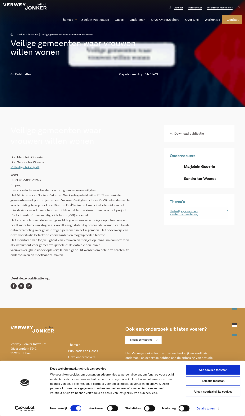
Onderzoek (137, 19)
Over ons (192, 19)
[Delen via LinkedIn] (29, 286)
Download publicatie (189, 133)
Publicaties (23, 74)
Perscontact (195, 8)
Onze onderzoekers (165, 19)
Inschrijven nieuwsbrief (220, 8)
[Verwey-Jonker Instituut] (25, 6)
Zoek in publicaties (95, 19)
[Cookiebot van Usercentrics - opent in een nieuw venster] (25, 408)
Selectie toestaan (213, 380)
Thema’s (67, 19)
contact (233, 19)
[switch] (112, 408)
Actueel (178, 8)
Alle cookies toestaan (213, 370)
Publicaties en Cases (83, 351)
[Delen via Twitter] (21, 286)
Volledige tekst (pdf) (25, 167)
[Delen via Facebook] (14, 286)
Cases (119, 19)
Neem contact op (141, 340)
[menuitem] (67, 19)
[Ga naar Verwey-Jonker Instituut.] (12, 34)
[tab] (199, 213)
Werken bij (212, 19)
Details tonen (205, 408)
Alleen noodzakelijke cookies (213, 391)
